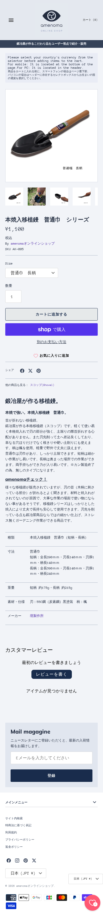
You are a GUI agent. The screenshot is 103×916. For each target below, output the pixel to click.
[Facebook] (9, 860)
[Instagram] (17, 860)
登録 (51, 776)
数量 (8, 286)
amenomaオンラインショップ (33, 243)
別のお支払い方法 (51, 342)
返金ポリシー (14, 847)
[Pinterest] (26, 860)
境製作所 (37, 616)
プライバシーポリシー (19, 839)
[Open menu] (11, 20)
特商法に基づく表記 (18, 825)
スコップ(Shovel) (42, 385)
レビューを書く (51, 674)
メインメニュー (16, 802)
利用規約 (11, 832)
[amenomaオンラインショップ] (51, 20)
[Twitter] (34, 860)
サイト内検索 (14, 818)
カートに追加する (51, 314)
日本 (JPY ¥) (83, 878)
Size (9, 263)
